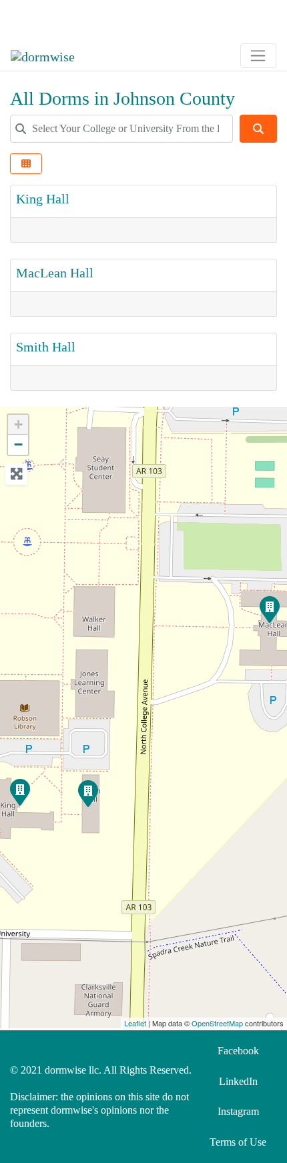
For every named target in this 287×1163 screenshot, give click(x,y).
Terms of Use (238, 1142)
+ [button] (18, 424)
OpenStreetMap (217, 1023)
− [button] (18, 444)
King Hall (42, 198)
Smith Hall (45, 346)
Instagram (238, 1111)
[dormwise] (43, 54)
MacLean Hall (54, 272)
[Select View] (26, 163)
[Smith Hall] (87, 793)
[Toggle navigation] (29, 18)
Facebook (238, 1050)
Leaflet (135, 1023)
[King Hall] (19, 791)
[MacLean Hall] (269, 609)
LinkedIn (238, 1081)
